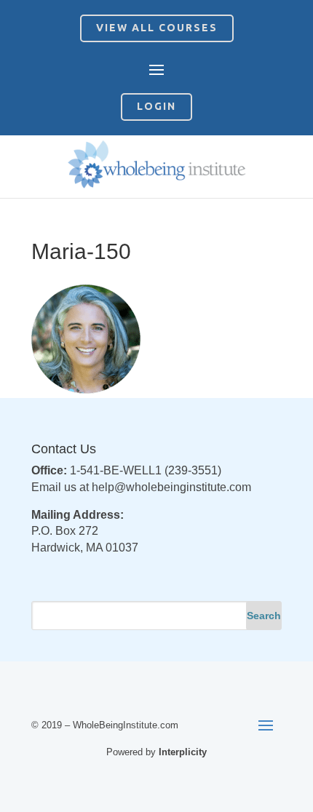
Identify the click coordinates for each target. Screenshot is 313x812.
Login (156, 106)
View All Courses (157, 27)
